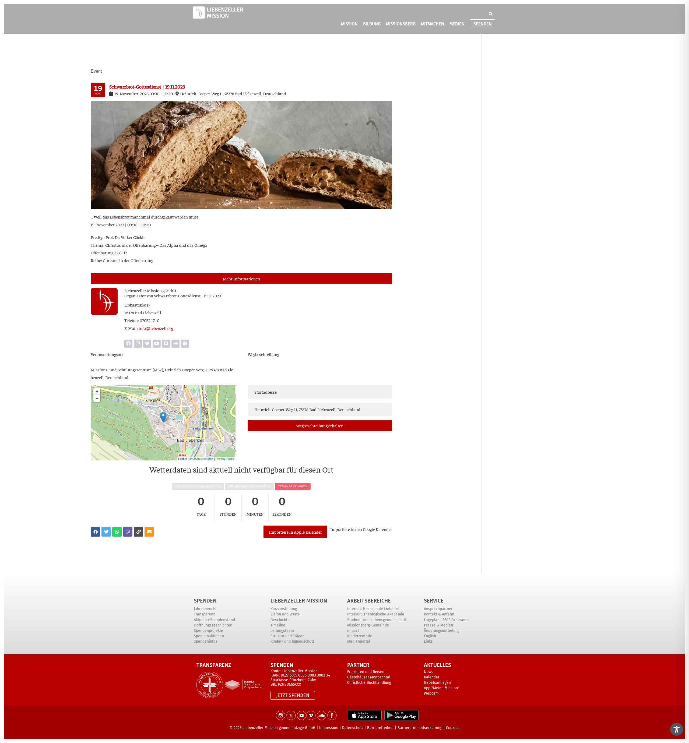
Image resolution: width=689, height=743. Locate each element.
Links (428, 641)
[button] (490, 13)
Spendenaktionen (209, 636)
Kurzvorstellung (283, 609)
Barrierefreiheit (380, 728)
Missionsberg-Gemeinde (368, 625)
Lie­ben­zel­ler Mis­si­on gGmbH (150, 290)
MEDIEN (457, 23)
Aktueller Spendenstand (214, 620)
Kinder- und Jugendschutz (292, 641)
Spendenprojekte (208, 630)
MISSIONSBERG (401, 23)
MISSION (349, 23)
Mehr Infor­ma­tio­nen (241, 278)
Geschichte (280, 620)
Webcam (431, 693)
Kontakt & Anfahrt (439, 614)
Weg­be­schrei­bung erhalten (319, 425)
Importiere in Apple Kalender (295, 531)
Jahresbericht (205, 609)
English (430, 636)
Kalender (431, 677)
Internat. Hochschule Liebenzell (374, 609)
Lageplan (432, 620)
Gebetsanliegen (437, 682)
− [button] (97, 398)
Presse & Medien (438, 625)
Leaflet (182, 458)
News (428, 672)
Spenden (205, 600)
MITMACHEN (432, 23)
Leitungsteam (282, 630)
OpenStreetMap (202, 458)
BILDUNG (372, 23)
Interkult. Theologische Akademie (375, 614)
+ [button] (97, 391)
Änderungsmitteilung (441, 630)
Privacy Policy (225, 458)
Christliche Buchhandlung (369, 682)
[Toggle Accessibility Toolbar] (677, 729)
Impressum (328, 728)
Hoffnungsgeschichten (213, 625)
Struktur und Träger (287, 636)
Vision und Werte (285, 614)
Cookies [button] (452, 728)
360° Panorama (455, 620)
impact (353, 630)
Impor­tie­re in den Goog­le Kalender (361, 529)
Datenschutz (352, 728)
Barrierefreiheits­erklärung (420, 728)
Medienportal (358, 641)
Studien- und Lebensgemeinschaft (376, 620)
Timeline (277, 625)
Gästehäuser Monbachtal (368, 677)
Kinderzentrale (359, 636)
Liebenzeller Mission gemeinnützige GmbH (278, 728)
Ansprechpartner (438, 609)
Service (434, 600)
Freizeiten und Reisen (365, 672)
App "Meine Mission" (441, 688)
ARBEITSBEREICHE (369, 600)
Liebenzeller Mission (298, 600)
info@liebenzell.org (156, 328)
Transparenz (204, 614)
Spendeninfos (205, 641)
